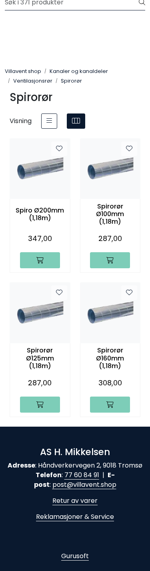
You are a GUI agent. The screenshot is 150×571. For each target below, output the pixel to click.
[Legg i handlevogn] (40, 260)
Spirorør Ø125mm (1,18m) (40, 358)
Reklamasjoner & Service (75, 516)
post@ (62, 484)
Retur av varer (75, 500)
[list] (49, 121)
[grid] (76, 121)
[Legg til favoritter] (59, 149)
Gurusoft (75, 556)
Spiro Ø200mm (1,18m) (40, 214)
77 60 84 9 (80, 475)
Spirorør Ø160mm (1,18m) (110, 358)
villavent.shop (94, 484)
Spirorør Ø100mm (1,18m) (110, 214)
